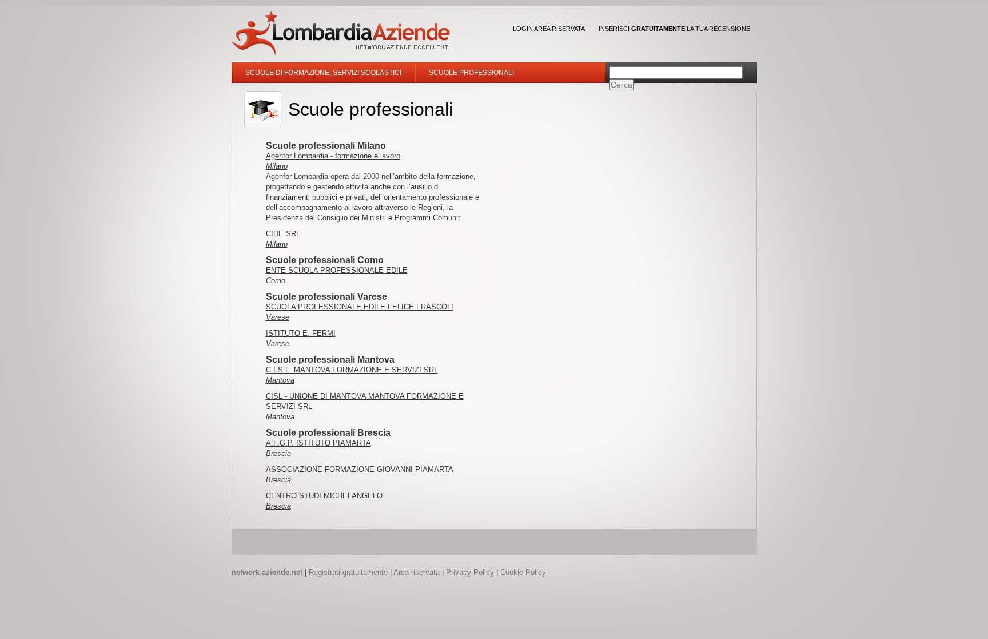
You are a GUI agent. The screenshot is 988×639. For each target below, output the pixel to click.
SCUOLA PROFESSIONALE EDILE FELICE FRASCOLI (359, 307)
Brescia (278, 453)
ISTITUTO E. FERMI (301, 333)
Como (275, 280)
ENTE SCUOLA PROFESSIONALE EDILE (337, 270)
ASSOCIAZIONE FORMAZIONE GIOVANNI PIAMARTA (359, 469)
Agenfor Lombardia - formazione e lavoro (333, 156)
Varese (277, 317)
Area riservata (416, 572)
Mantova (280, 380)
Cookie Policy (523, 572)
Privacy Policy (470, 572)
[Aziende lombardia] (341, 33)
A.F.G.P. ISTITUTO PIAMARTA (318, 443)
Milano (277, 166)
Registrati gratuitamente (348, 572)
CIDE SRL (283, 233)
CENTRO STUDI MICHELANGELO (324, 495)
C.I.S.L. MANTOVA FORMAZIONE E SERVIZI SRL (352, 370)
